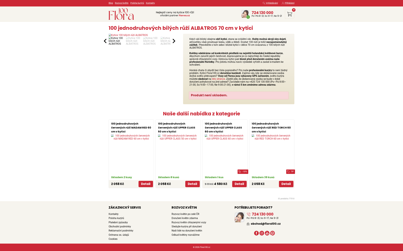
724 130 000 (262, 12)
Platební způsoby (118, 222)
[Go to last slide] (105, 41)
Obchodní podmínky (120, 226)
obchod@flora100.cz (265, 224)
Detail (145, 184)
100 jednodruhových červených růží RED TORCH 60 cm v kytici (271, 127)
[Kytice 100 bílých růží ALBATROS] (139, 35)
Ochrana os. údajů (119, 234)
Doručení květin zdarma (185, 218)
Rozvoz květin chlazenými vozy (189, 222)
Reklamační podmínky (121, 230)
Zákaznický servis (125, 207)
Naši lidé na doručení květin (187, 230)
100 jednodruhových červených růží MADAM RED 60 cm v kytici (131, 127)
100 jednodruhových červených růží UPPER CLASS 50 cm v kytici (176, 127)
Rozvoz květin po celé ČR (185, 214)
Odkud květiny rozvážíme (185, 234)
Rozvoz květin (121, 3)
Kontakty (150, 3)
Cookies (113, 238)
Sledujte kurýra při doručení (187, 226)
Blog (111, 3)
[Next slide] (173, 41)
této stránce (218, 78)
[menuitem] (116, 41)
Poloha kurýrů (137, 3)
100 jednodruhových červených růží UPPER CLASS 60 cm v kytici (223, 127)
